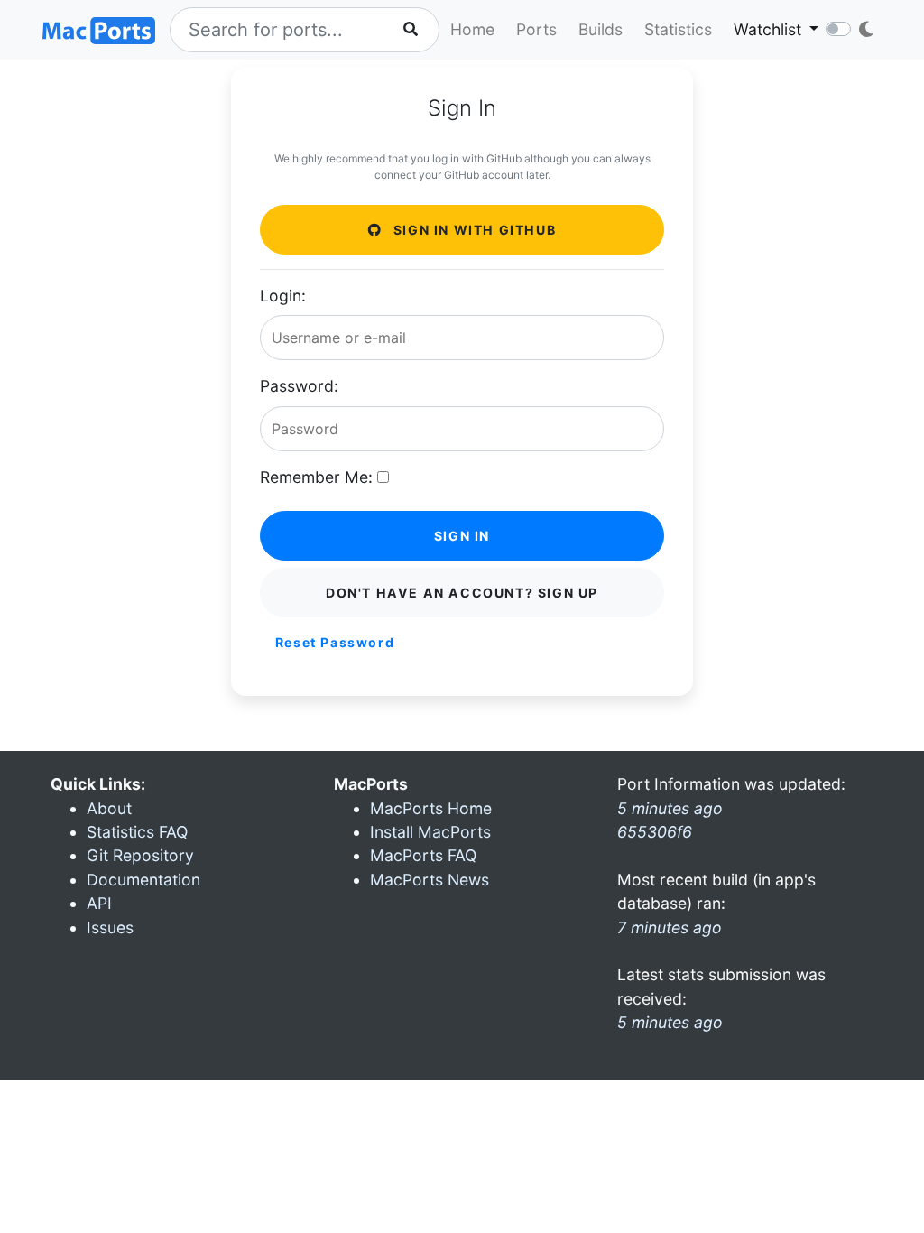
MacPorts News (429, 879)
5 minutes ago (670, 1022)
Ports (536, 29)
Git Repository (140, 855)
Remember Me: (316, 477)
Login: (283, 295)
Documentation (143, 879)
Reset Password (334, 642)
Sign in (462, 535)
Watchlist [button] (770, 29)
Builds (600, 29)
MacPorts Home (431, 808)
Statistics (678, 29)
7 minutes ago (669, 927)
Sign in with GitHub (472, 229)
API (99, 903)
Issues (110, 927)
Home (472, 29)
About (109, 808)
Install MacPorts (430, 831)
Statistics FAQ (137, 831)
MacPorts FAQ (423, 855)
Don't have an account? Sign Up (462, 592)
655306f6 (654, 831)
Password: (299, 385)
